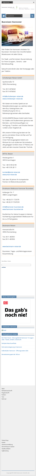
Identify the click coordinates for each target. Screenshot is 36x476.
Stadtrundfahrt (6, 449)
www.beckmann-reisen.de (11, 246)
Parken (4, 395)
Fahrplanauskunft (7, 390)
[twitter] (33, 2)
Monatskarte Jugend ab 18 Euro (11, 354)
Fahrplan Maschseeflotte (9, 343)
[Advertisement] (14, 281)
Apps (3, 388)
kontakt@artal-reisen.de (11, 172)
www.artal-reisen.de (9, 175)
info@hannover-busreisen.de (13, 207)
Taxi (3, 397)
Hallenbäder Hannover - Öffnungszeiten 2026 (15, 351)
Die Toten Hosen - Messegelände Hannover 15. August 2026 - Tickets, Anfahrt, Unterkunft (17, 338)
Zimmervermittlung (7, 444)
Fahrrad (4, 399)
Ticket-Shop (5, 440)
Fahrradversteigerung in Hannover (12, 347)
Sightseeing (5, 451)
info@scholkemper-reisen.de (12, 96)
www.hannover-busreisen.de (12, 209)
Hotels (3, 442)
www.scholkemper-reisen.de (12, 99)
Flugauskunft (5, 393)
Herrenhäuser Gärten (8, 446)
